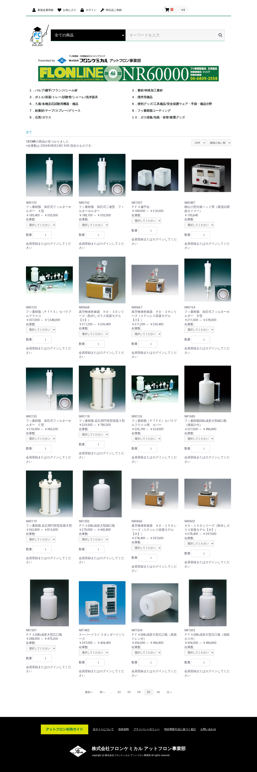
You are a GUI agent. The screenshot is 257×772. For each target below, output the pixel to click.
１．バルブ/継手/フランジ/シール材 (53, 90)
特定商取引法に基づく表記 (180, 729)
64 (138, 692)
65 (148, 692)
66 (158, 692)
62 (119, 692)
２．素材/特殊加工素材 (147, 90)
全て (29, 132)
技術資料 (123, 729)
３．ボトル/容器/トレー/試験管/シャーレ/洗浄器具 (63, 97)
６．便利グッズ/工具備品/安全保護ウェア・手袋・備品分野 (172, 104)
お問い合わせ (208, 729)
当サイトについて (103, 729)
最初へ (89, 692)
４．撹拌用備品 (142, 97)
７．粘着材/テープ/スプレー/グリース (55, 110)
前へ (102, 692)
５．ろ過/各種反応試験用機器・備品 (53, 104)
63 (129, 692)
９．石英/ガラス (40, 117)
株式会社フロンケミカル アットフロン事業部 (139, 748)
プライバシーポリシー (146, 729)
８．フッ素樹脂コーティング (151, 110)
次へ (169, 692)
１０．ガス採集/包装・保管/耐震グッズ (158, 117)
